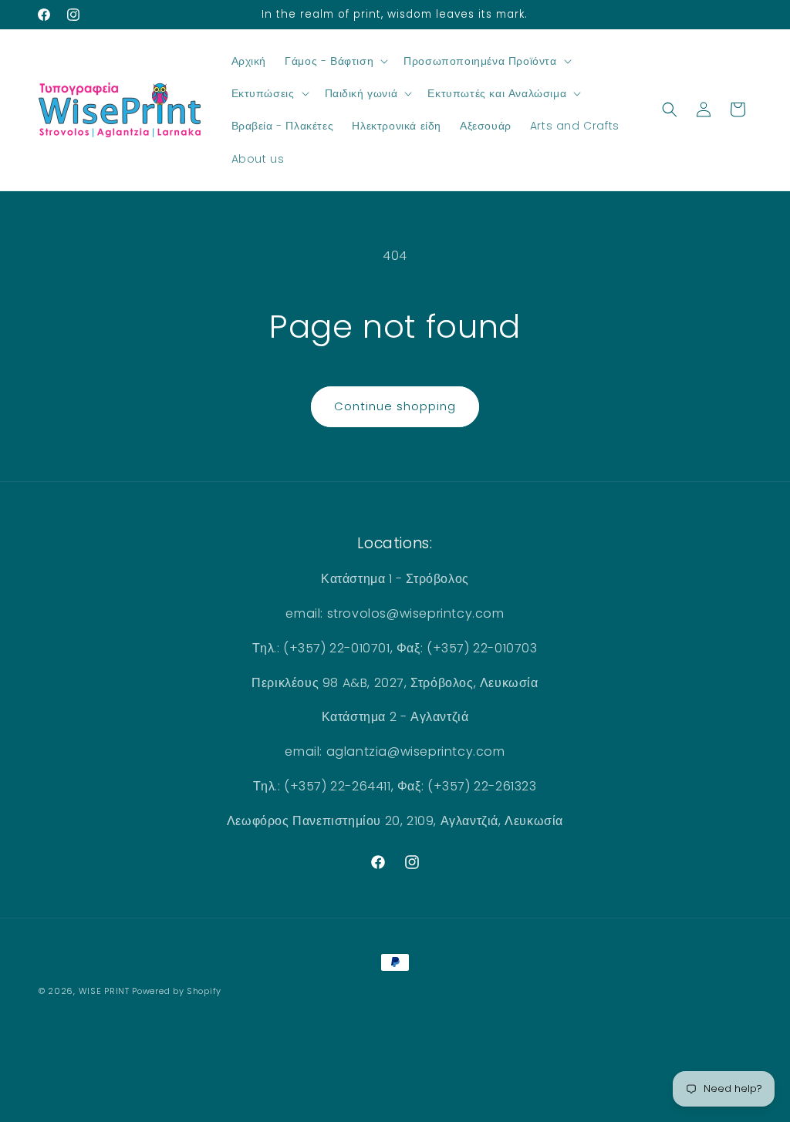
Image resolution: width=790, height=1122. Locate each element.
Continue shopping (395, 406)
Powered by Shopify (176, 991)
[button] (334, 61)
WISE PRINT (104, 991)
